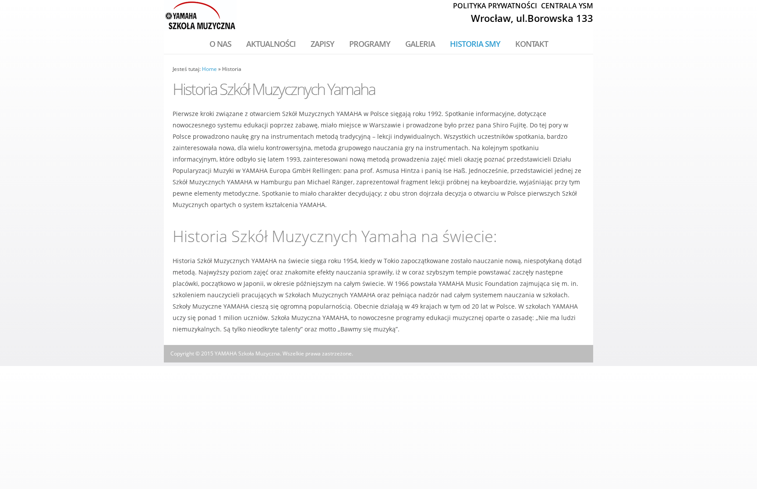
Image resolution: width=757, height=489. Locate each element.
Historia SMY (475, 44)
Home (209, 69)
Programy (369, 44)
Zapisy (322, 44)
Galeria (420, 44)
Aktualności (271, 44)
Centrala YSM (567, 6)
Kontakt (531, 44)
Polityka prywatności (495, 6)
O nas (220, 44)
